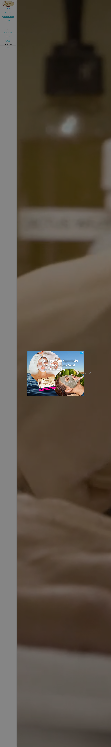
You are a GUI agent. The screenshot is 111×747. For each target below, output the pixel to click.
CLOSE (82, 352)
